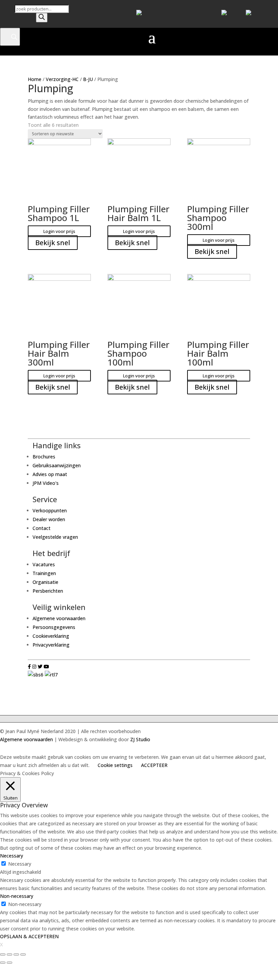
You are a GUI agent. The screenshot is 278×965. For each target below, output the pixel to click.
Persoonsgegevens (54, 627)
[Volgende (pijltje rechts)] (9, 963)
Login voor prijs (59, 231)
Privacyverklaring (51, 645)
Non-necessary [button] (16, 896)
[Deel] (9, 954)
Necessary (19, 864)
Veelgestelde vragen (55, 537)
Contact (42, 528)
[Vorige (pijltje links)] (2, 963)
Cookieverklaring (51, 636)
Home (34, 79)
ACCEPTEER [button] (154, 765)
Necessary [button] (11, 855)
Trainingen (44, 573)
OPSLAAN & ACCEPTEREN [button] (29, 936)
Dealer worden (49, 519)
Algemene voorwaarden (59, 618)
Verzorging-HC (62, 79)
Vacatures (44, 564)
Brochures (44, 456)
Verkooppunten (50, 510)
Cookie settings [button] (115, 765)
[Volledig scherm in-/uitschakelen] (16, 954)
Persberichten (48, 591)
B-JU (88, 79)
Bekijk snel (52, 242)
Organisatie (45, 582)
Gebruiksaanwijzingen (57, 465)
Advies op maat (50, 474)
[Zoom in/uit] (23, 954)
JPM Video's (46, 483)
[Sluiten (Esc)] (2, 954)
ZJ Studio (140, 739)
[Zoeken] (41, 17)
